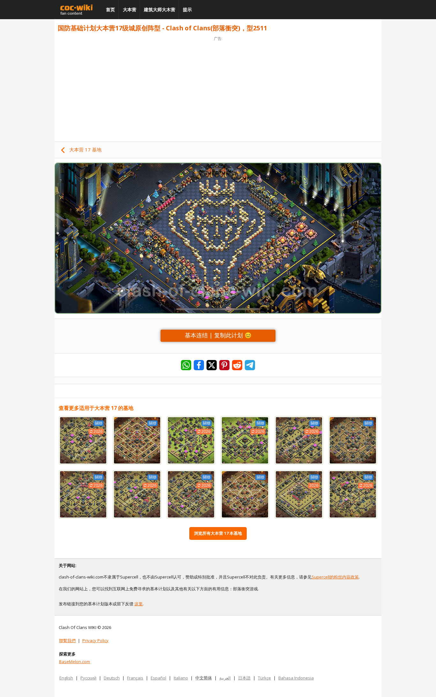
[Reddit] (237, 365)
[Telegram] (250, 365)
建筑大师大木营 (159, 9)
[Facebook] (199, 365)
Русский (88, 678)
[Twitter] (212, 365)
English (66, 678)
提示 (187, 9)
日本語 (244, 678)
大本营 (129, 9)
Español (158, 678)
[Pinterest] (224, 365)
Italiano (181, 678)
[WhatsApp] (186, 365)
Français (135, 678)
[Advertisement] (218, 87)
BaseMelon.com (74, 661)
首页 (110, 9)
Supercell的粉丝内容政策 (335, 577)
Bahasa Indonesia (296, 678)
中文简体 (203, 678)
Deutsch (112, 678)
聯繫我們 (67, 640)
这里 (138, 604)
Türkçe (264, 678)
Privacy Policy (95, 640)
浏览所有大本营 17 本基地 (218, 533)
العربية (225, 678)
